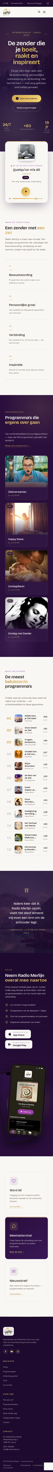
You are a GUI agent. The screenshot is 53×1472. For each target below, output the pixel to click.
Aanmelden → (16, 1294)
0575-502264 (8, 1446)
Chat (5, 1380)
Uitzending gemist (10, 1376)
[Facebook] (5, 1351)
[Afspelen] (25, 191)
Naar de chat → (17, 1252)
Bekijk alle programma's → (18, 445)
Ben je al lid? (34, 3)
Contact (6, 1422)
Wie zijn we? (8, 1400)
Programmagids (9, 1371)
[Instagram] (17, 1351)
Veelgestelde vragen (11, 1418)
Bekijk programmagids (26, 107)
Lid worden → (16, 1206)
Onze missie (8, 1409)
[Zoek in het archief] (39, 12)
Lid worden (7, 1385)
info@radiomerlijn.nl (11, 1449)
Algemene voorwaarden (8, 1466)
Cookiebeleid (38, 1465)
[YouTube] (11, 1351)
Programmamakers (10, 1404)
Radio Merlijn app (10, 1413)
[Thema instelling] (48, 3)
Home (5, 1367)
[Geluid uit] (10, 198)
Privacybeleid (25, 1465)
